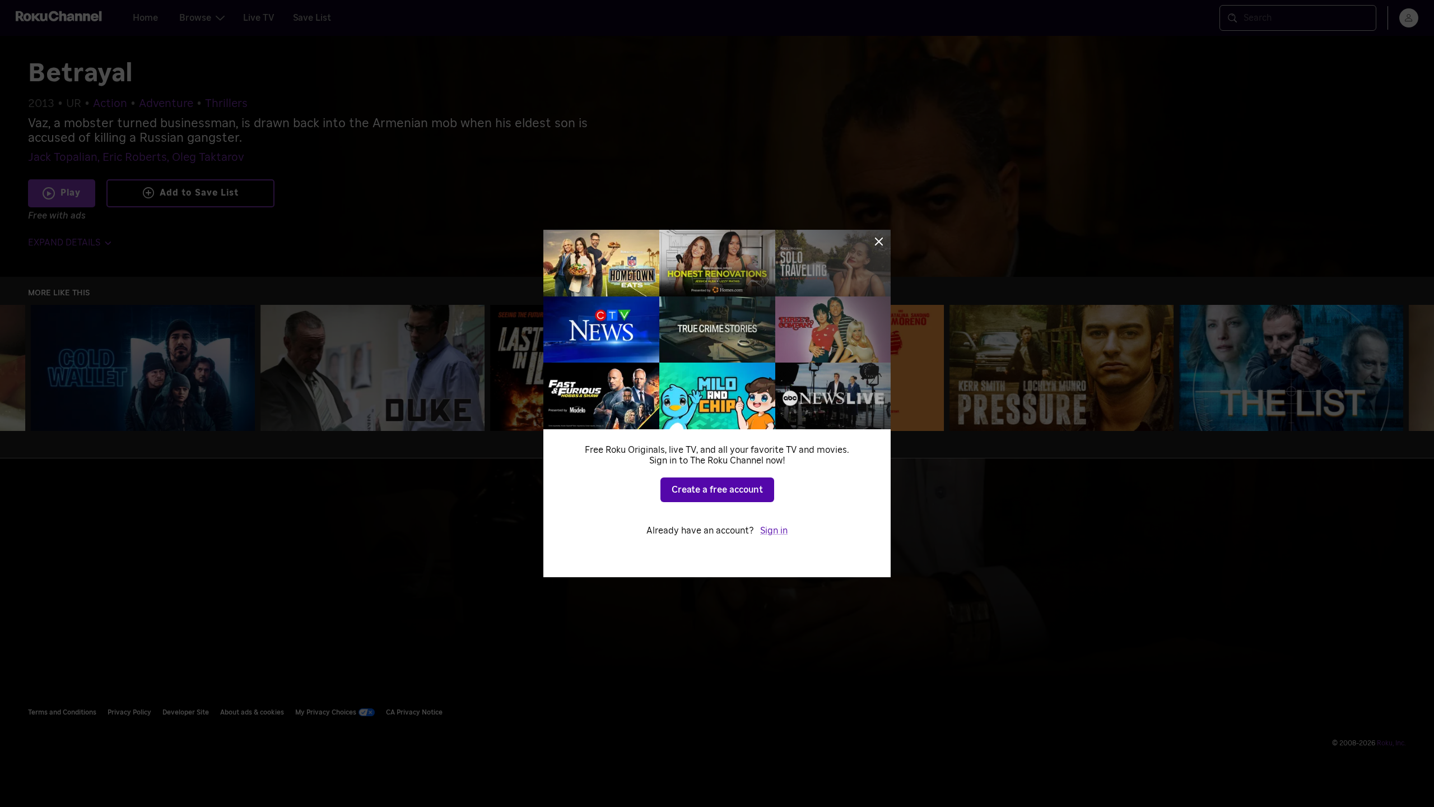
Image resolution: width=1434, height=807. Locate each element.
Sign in (774, 530)
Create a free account (717, 489)
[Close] (879, 242)
